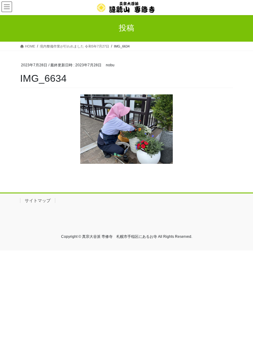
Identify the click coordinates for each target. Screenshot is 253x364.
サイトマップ (38, 200)
